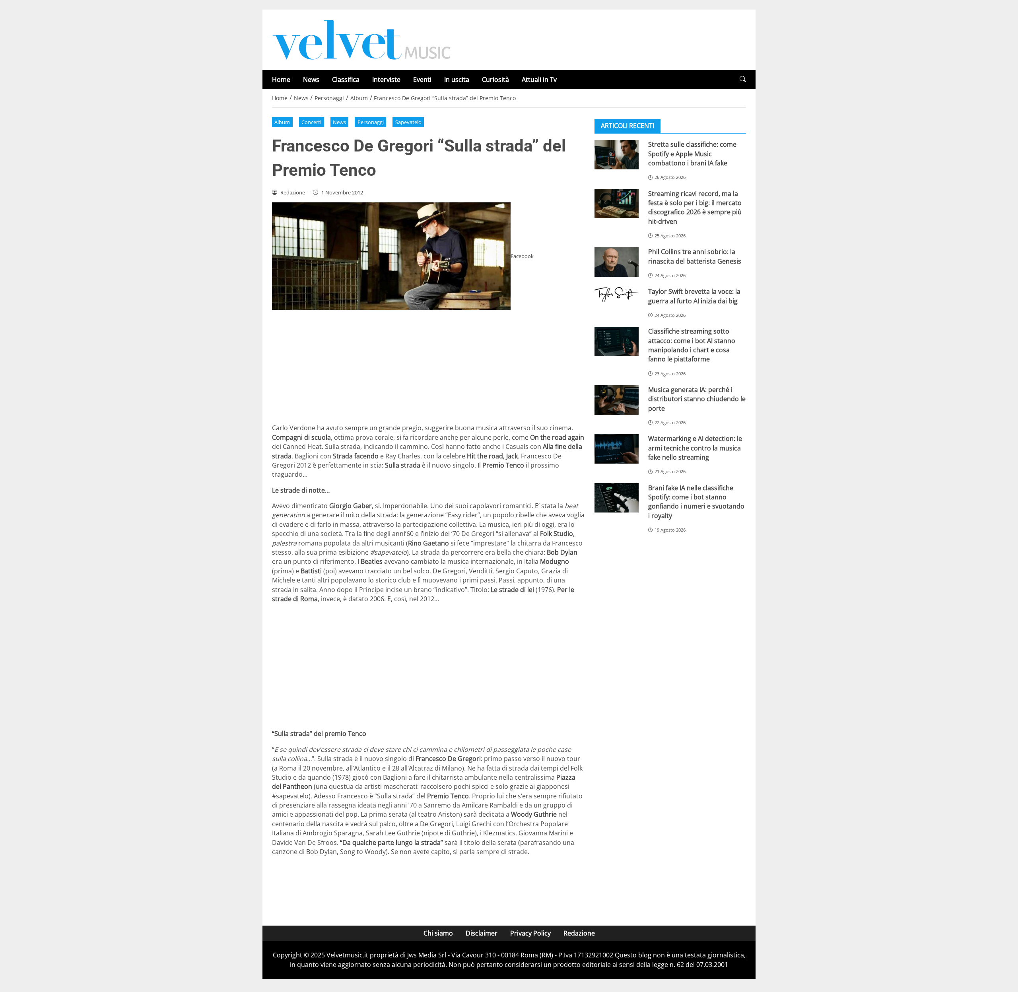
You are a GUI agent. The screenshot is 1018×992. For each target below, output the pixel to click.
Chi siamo (438, 933)
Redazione (579, 933)
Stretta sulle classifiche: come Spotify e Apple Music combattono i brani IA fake (692, 153)
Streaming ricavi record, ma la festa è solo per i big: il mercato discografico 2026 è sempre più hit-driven (695, 207)
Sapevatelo (408, 122)
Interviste (386, 79)
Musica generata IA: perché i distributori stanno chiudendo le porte (697, 399)
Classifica (345, 79)
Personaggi (370, 122)
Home (281, 79)
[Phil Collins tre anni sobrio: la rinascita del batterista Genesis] (616, 262)
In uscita (456, 79)
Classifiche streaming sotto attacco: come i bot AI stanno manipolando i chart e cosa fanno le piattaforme (691, 345)
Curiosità (495, 79)
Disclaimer (481, 933)
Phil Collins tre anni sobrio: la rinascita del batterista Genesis (694, 256)
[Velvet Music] (361, 39)
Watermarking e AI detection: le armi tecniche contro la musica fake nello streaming (695, 448)
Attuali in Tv (539, 79)
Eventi (422, 79)
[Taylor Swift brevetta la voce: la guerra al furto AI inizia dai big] (616, 294)
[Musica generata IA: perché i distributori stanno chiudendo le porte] (616, 400)
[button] (743, 79)
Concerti (311, 122)
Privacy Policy (530, 933)
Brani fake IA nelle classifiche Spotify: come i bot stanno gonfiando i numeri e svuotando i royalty (696, 501)
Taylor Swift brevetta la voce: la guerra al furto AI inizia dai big (694, 296)
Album (282, 122)
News (311, 79)
